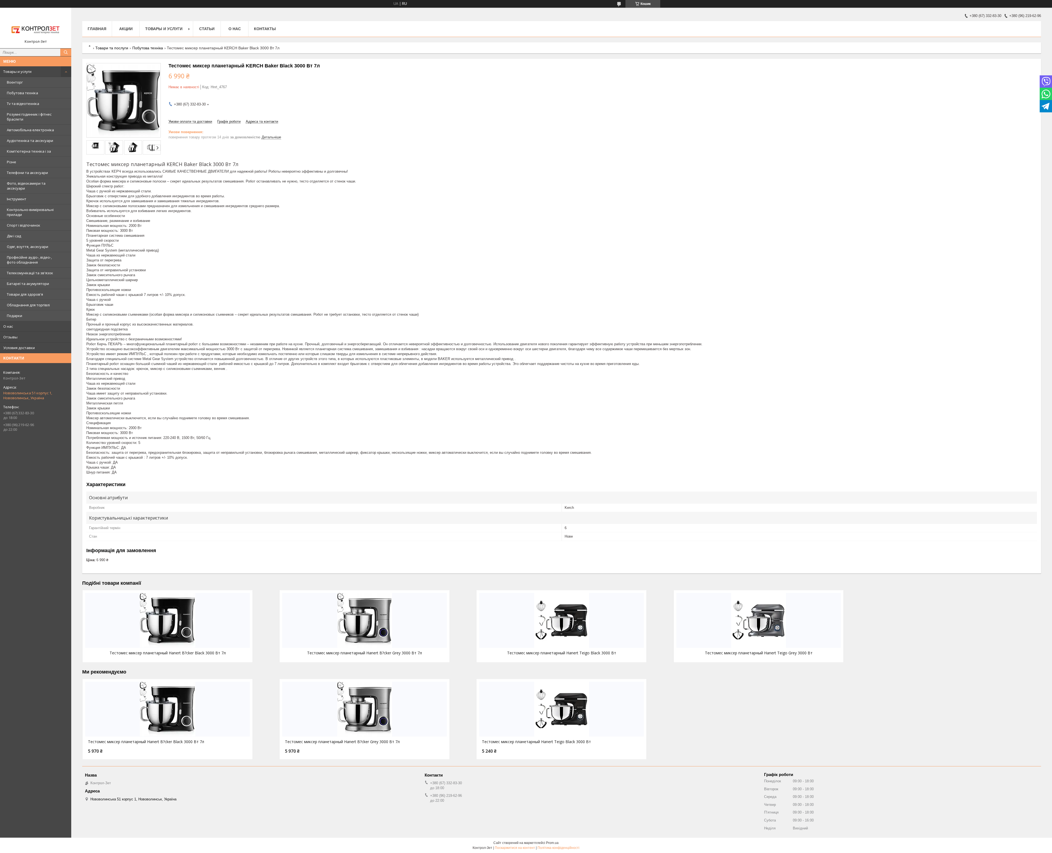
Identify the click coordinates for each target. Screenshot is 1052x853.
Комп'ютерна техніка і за (29, 151)
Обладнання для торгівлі (28, 305)
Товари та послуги (111, 48)
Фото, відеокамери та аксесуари (26, 186)
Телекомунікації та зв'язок (30, 272)
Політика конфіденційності (558, 848)
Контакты (265, 29)
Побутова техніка (22, 92)
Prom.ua (552, 843)
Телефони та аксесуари (27, 172)
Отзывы (10, 337)
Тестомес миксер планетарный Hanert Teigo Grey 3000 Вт (759, 652)
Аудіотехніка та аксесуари (30, 140)
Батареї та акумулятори (28, 283)
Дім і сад (14, 235)
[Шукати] (65, 52)
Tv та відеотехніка (23, 103)
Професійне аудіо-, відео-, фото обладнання (29, 260)
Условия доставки (19, 347)
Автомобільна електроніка (30, 129)
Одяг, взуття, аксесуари (27, 246)
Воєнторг (15, 82)
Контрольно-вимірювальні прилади (30, 212)
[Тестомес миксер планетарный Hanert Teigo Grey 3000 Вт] (758, 620)
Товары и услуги (17, 71)
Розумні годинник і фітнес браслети (29, 117)
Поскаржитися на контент (515, 848)
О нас (8, 326)
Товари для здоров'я (25, 294)
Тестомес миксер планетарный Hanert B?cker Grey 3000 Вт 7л (364, 652)
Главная (97, 29)
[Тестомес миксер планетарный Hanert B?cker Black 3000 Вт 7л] (167, 620)
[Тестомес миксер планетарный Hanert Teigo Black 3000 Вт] (561, 620)
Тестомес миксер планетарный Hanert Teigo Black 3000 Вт (561, 652)
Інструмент (16, 198)
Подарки (14, 315)
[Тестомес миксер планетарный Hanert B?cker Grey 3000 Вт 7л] (364, 620)
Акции (126, 29)
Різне (11, 161)
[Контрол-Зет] (35, 25)
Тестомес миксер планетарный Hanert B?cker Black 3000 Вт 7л (168, 652)
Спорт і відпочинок (23, 225)
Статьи (207, 29)
